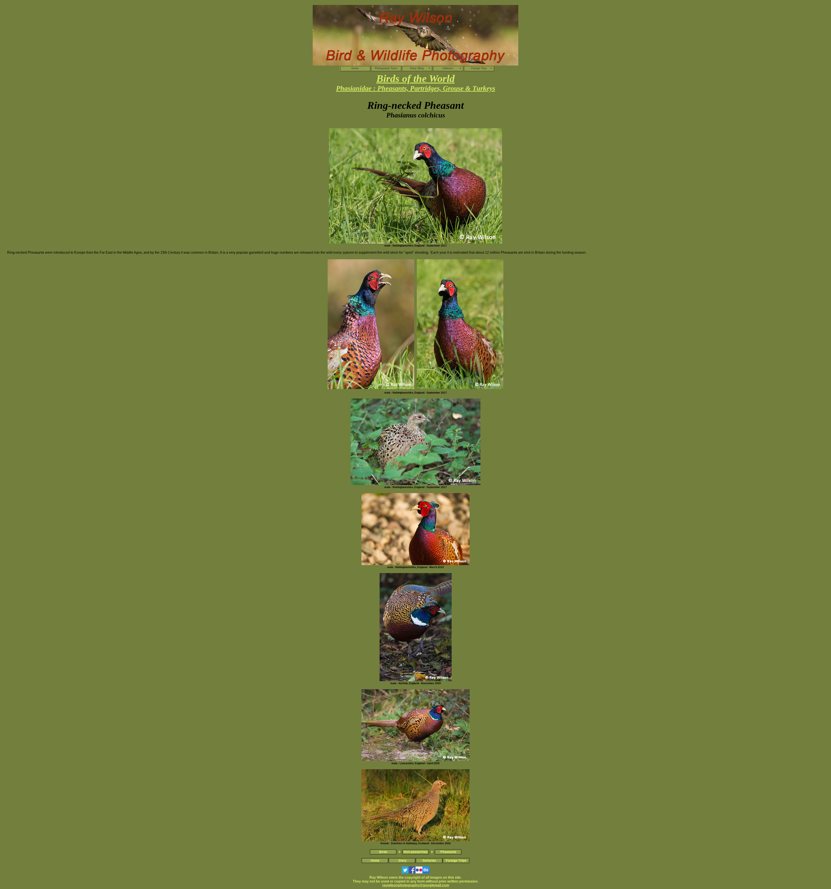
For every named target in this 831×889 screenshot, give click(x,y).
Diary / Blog (417, 68)
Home (355, 68)
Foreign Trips (479, 68)
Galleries (448, 68)
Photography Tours (386, 68)
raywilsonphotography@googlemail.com (415, 885)
